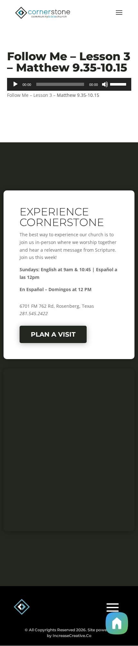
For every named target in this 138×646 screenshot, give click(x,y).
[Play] (15, 84)
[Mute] (105, 84)
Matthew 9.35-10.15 (78, 95)
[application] (69, 84)
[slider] (119, 83)
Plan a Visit (53, 334)
